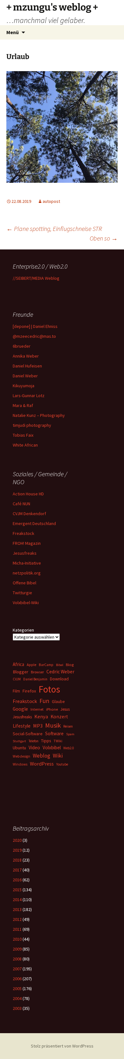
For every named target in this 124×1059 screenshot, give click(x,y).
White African (25, 445)
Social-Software (28, 734)
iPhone (52, 709)
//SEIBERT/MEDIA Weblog (36, 278)
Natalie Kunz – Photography (39, 415)
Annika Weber (26, 356)
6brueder (22, 346)
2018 (17, 860)
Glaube (58, 701)
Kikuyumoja (23, 386)
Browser (37, 672)
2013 (17, 909)
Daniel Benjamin (35, 679)
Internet (37, 709)
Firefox (29, 691)
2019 (17, 850)
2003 (17, 1008)
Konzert (59, 717)
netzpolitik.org (27, 573)
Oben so (104, 238)
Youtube (62, 764)
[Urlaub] (62, 126)
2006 (17, 978)
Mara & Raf (23, 405)
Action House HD (28, 494)
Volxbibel (52, 747)
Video (34, 747)
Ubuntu (19, 748)
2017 (17, 870)
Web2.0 (68, 748)
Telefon (33, 741)
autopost (51, 201)
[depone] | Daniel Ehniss (35, 326)
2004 (17, 998)
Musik (53, 725)
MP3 (38, 725)
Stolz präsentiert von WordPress (62, 1046)
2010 (17, 939)
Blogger (20, 672)
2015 (17, 889)
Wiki (58, 755)
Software (54, 733)
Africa (18, 664)
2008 (17, 959)
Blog (70, 664)
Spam (70, 734)
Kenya (41, 716)
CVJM (17, 679)
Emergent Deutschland (34, 523)
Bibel (59, 665)
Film (16, 691)
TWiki (57, 741)
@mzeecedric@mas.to (34, 336)
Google (20, 709)
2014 (17, 899)
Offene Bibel (24, 583)
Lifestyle (22, 726)
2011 (17, 929)
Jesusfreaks (25, 553)
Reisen (68, 726)
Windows (20, 764)
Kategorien (23, 630)
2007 (17, 969)
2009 (17, 949)
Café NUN (21, 504)
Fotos (49, 689)
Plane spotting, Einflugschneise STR (54, 229)
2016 (17, 880)
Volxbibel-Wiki (26, 602)
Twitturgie (22, 593)
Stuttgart (19, 741)
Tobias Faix (23, 435)
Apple (31, 664)
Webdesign (21, 756)
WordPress (42, 763)
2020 (17, 840)
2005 (17, 988)
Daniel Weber (25, 376)
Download (59, 679)
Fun (44, 701)
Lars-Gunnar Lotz (29, 395)
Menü (12, 32)
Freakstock (23, 533)
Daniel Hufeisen (27, 366)
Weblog (41, 755)
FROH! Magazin (27, 543)
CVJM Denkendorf (29, 513)
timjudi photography (32, 425)
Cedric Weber (60, 671)
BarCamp (46, 664)
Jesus (65, 709)
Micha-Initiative (27, 563)
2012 (17, 919)
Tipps (46, 741)
